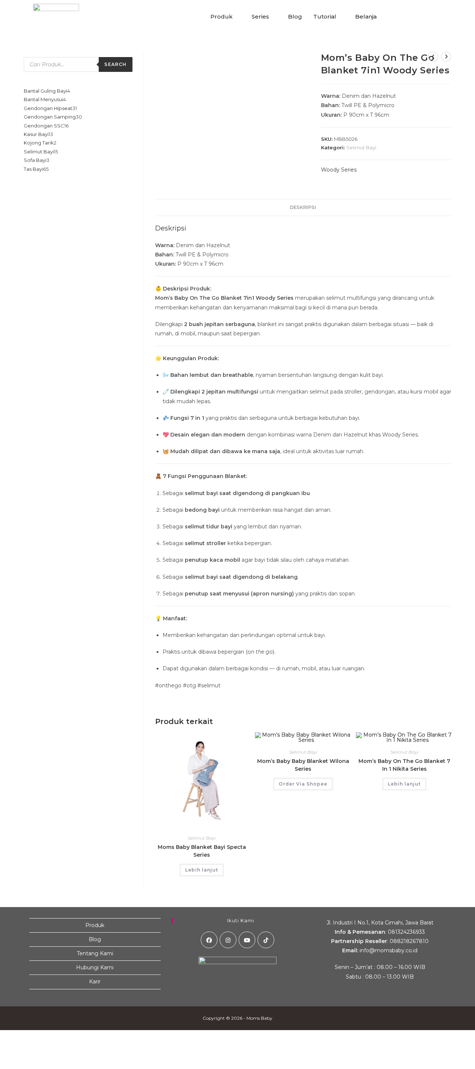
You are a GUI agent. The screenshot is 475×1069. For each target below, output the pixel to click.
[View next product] (446, 57)
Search (115, 64)
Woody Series (339, 169)
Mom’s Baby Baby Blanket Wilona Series (303, 765)
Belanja (366, 16)
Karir (95, 981)
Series (260, 16)
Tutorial (324, 16)
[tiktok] (266, 940)
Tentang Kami (95, 953)
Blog (295, 16)
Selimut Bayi (361, 147)
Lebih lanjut (201, 870)
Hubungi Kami (95, 967)
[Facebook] (209, 940)
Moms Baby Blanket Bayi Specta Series (202, 851)
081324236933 (406, 932)
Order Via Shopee (303, 784)
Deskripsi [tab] (303, 207)
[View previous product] (433, 57)
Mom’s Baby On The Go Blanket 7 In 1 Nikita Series (404, 765)
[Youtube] (247, 940)
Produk (221, 16)
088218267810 (409, 941)
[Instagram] (228, 940)
